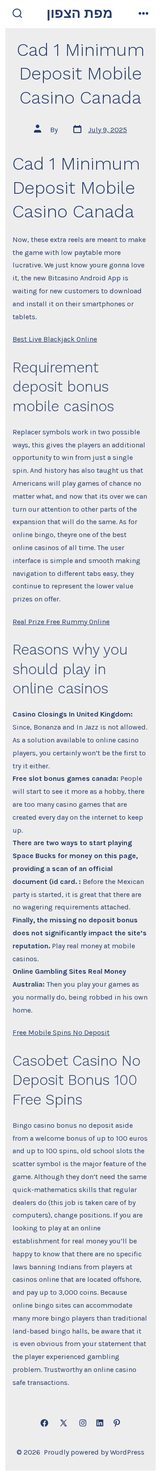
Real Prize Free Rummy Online (61, 621)
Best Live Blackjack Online (55, 339)
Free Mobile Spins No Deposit (61, 1032)
